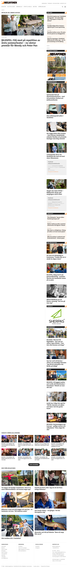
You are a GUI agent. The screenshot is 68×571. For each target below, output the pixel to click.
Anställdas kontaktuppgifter (58, 555)
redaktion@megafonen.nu (60, 552)
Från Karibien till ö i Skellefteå (11, 538)
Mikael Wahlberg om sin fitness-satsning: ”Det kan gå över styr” (56, 301)
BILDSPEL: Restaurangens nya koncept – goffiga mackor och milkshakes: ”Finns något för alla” (56, 427)
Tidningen (49, 3)
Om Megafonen (56, 3)
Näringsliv (19, 6)
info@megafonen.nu (59, 553)
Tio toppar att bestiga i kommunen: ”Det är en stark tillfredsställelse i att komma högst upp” (16, 488)
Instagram (37, 547)
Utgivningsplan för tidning (23, 549)
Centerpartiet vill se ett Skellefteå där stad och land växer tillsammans (56, 156)
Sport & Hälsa (28, 6)
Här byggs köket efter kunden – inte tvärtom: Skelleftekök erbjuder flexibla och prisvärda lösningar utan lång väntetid (56, 136)
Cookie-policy (36, 566)
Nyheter (3, 6)
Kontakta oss (63, 3)
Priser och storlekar (22, 547)
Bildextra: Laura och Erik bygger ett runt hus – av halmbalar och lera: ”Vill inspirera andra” (16, 510)
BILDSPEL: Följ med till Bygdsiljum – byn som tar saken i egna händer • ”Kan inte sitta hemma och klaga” (56, 342)
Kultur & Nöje (11, 6)
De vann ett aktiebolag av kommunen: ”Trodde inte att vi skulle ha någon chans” (56, 257)
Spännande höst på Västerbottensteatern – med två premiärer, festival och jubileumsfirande (56, 97)
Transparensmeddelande (53, 171)
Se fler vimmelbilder (34, 464)
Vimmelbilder (42, 6)
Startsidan (3, 546)
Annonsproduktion (22, 550)
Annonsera (44, 3)
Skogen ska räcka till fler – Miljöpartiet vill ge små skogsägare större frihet (55, 192)
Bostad (35, 6)
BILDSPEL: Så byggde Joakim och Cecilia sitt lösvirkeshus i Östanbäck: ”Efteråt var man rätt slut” (56, 384)
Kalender (3, 555)
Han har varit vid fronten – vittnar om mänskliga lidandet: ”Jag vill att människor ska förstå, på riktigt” (56, 363)
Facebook (37, 546)
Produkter (20, 546)
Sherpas (48, 566)
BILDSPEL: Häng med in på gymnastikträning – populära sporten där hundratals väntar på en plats (56, 277)
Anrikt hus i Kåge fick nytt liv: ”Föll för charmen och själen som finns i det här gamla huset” (56, 405)
